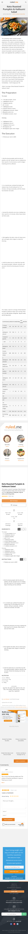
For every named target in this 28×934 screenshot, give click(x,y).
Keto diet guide (14, 893)
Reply (3, 782)
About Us (14, 884)
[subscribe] (24, 914)
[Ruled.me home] (14, 2)
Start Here (14, 891)
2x (22, 529)
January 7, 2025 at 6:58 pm (7, 772)
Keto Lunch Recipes (19, 14)
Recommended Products (14, 887)
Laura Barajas (6, 699)
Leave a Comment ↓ (21, 761)
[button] (2, 496)
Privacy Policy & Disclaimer (14, 932)
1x (19, 529)
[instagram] (17, 924)
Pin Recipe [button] (14, 505)
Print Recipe (15, 500)
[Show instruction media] (21, 559)
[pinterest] (14, 924)
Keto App (14, 889)
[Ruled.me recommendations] (14, 431)
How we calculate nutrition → (21, 707)
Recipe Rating (5, 796)
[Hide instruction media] (24, 559)
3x (24, 529)
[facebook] (10, 924)
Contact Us (14, 886)
